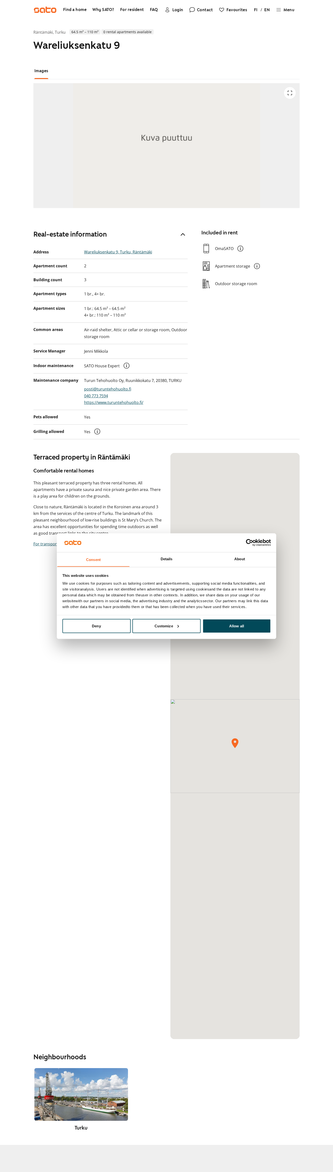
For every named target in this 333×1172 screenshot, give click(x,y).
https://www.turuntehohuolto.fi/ (113, 402)
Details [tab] (167, 559)
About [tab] (239, 559)
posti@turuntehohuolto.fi (107, 389)
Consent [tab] (93, 559)
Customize (164, 626)
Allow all (236, 626)
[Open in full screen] (290, 93)
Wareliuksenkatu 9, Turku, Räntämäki (118, 252)
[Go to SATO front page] (45, 10)
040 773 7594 (96, 396)
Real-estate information (70, 234)
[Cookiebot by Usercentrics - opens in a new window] (249, 542)
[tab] (41, 71)
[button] (126, 366)
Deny (96, 626)
